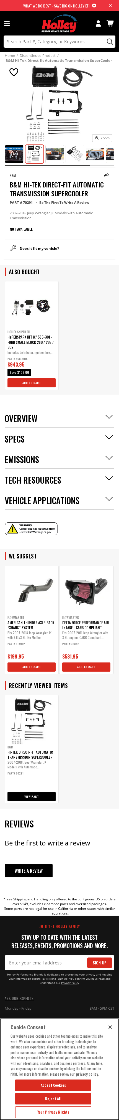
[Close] (110, 1027)
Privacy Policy (70, 983)
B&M (13, 175)
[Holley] (60, 23)
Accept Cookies (53, 1085)
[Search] (109, 41)
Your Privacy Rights (53, 1112)
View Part (31, 796)
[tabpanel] (31, 335)
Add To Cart (31, 383)
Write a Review (29, 870)
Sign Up (100, 963)
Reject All (53, 1098)
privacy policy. (87, 1074)
